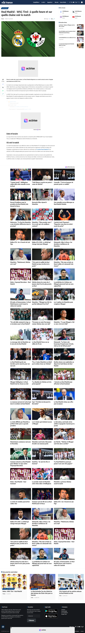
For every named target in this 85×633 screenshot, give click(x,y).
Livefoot (63, 609)
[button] (68, 2)
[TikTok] (77, 2)
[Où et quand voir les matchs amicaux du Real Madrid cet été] (71, 581)
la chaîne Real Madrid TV (42, 149)
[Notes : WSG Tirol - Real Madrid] (14, 581)
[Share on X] (52, 19)
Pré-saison (4, 8)
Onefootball (64, 611)
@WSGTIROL (13, 101)
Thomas (4, 593)
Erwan (32, 597)
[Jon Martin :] (80, 26)
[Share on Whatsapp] (3, 90)
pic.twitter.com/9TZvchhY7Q (21, 106)
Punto (2, 18)
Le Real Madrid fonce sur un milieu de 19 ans (67, 37)
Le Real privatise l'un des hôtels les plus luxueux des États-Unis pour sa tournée (41, 593)
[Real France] (10, 2)
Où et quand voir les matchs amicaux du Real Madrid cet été (70, 592)
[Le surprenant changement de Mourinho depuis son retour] (80, 45)
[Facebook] (70, 2)
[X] (71, 2)
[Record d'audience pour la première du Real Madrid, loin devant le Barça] (80, 33)
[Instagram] (75, 2)
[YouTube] (73, 2)
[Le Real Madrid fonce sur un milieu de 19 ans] (80, 39)
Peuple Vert (64, 614)
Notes (5, 588)
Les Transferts (64, 612)
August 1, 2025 (27, 109)
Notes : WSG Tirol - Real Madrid (12, 591)
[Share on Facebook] (50, 19)
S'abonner (31, 620)
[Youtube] (77, 17)
